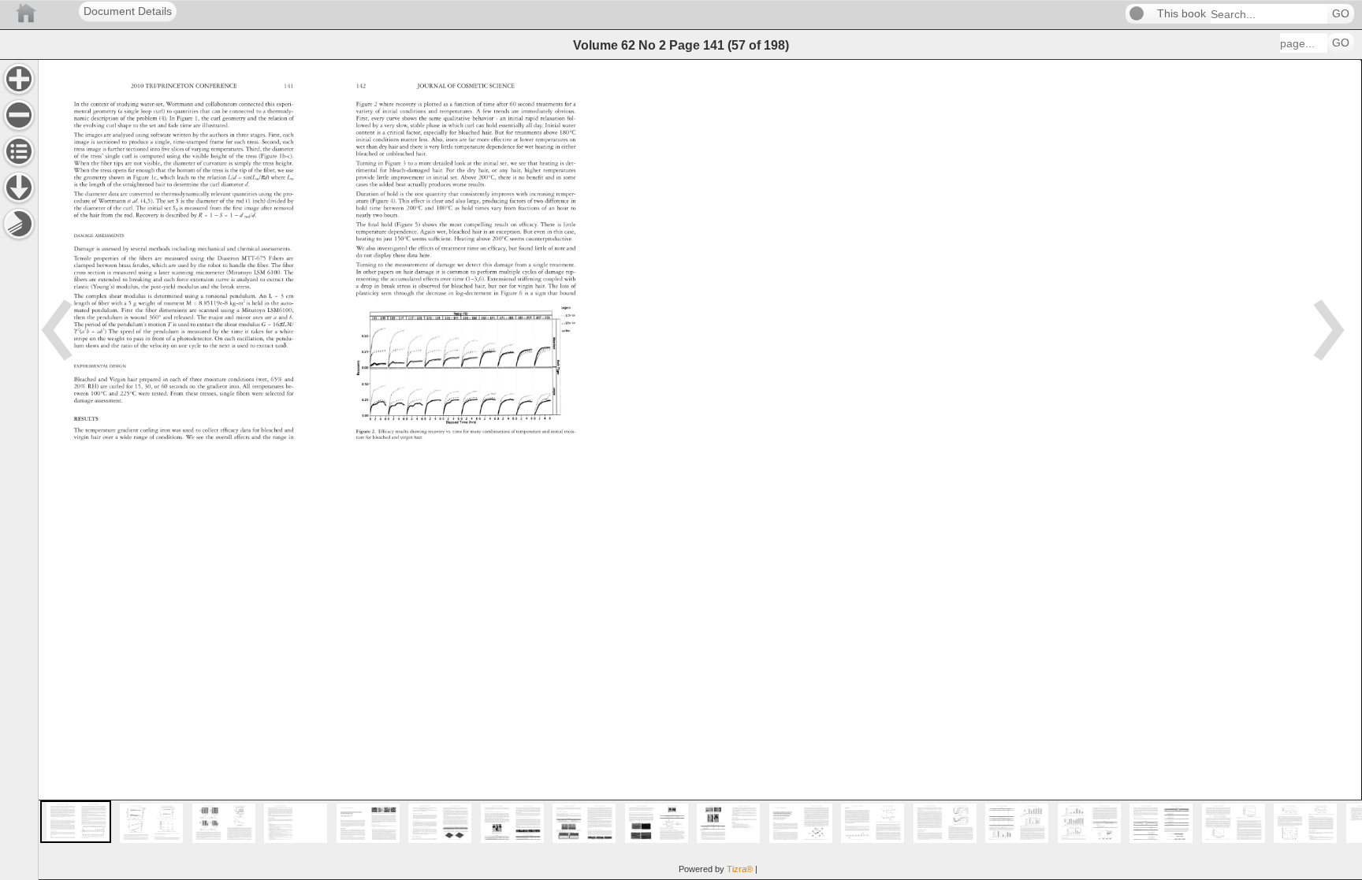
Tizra (740, 869)
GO (1340, 14)
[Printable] (19, 223)
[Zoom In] (19, 79)
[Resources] (19, 187)
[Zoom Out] (19, 115)
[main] (700, 469)
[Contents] (19, 151)
